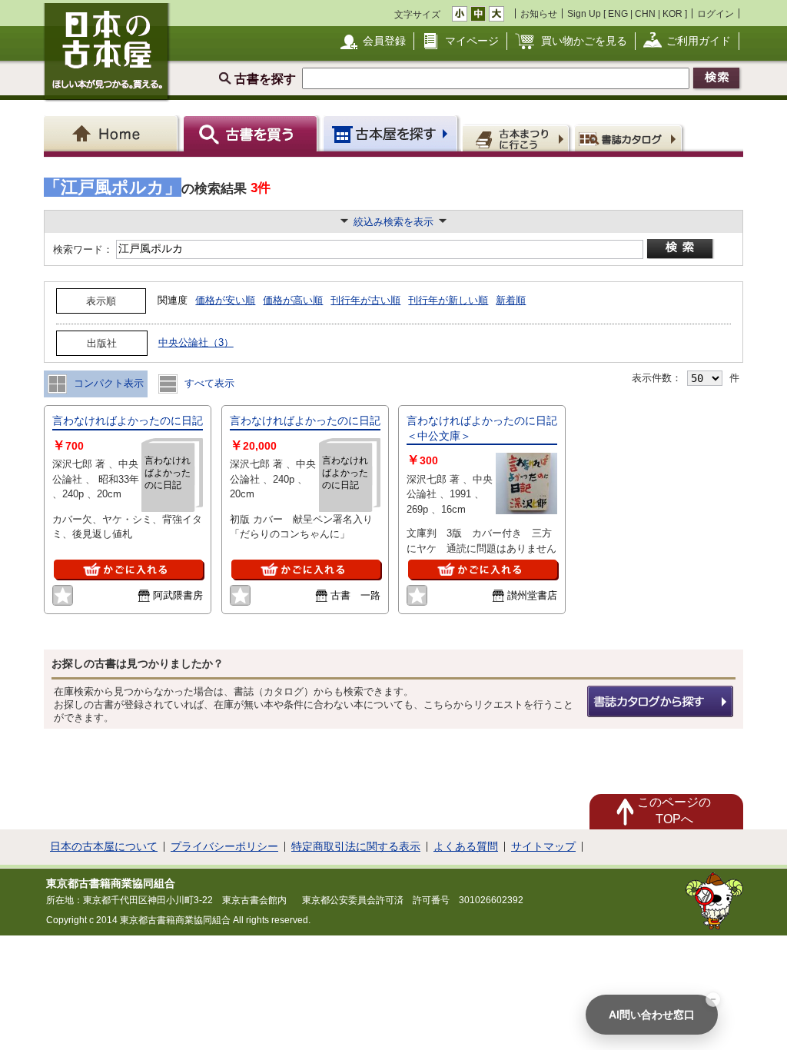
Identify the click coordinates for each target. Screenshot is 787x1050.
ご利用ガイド (698, 41)
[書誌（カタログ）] (630, 137)
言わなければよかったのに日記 (127, 420)
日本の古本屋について (104, 846)
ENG (618, 13)
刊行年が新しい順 (448, 300)
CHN (645, 13)
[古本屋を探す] (391, 133)
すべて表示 (207, 383)
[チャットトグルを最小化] (713, 999)
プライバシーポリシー (224, 846)
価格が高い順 (293, 300)
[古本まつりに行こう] (517, 137)
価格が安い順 (225, 300)
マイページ (472, 41)
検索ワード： (82, 249)
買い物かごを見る (584, 41)
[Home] (113, 133)
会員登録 (384, 41)
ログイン (715, 13)
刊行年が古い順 (365, 300)
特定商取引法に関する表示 (355, 846)
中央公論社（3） (196, 342)
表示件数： (657, 378)
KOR (672, 13)
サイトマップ (543, 846)
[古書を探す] (252, 133)
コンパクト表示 (107, 383)
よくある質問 (465, 846)
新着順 (511, 300)
